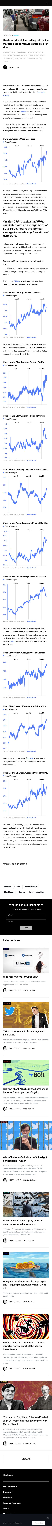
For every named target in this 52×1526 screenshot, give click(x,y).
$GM (12, 641)
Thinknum (8, 1475)
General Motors (30, 886)
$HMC (17, 281)
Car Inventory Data (36, 892)
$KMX (23, 111)
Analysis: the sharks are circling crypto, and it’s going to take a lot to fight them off (24, 1284)
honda (17, 886)
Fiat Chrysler (9, 892)
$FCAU (30, 758)
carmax (7, 886)
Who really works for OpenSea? (20, 976)
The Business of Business (8, 3)
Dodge (22, 892)
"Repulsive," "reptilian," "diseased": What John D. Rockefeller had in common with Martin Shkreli (25, 1420)
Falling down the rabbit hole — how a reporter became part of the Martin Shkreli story (23, 1346)
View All (26, 1458)
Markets (16, 36)
